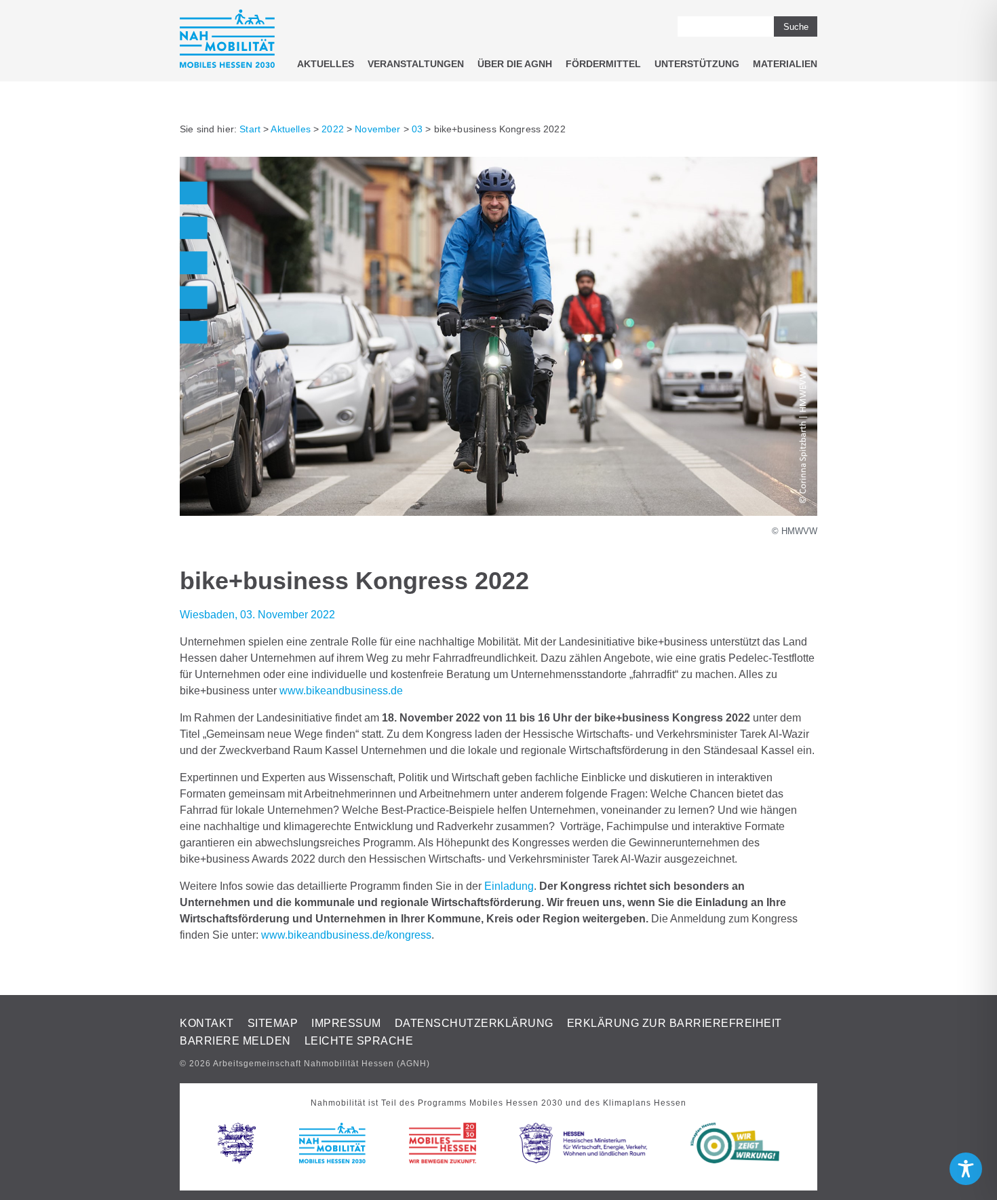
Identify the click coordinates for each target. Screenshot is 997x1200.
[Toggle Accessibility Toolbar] (965, 1168)
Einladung (509, 886)
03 (417, 129)
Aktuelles (325, 63)
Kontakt (207, 1023)
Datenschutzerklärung (474, 1023)
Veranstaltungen (416, 63)
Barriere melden (235, 1041)
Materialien (785, 63)
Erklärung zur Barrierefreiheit (674, 1023)
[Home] (227, 41)
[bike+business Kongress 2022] (498, 512)
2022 (332, 129)
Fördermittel (603, 63)
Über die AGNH (514, 63)
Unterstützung (696, 63)
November (377, 129)
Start (249, 129)
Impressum (346, 1023)
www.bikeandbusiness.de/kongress (346, 935)
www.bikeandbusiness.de (341, 690)
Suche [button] (795, 27)
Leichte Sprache (359, 1041)
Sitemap (273, 1023)
